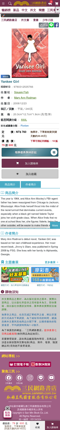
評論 (45, 25)
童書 (35, 20)
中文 (25, 10)
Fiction (25, 125)
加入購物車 (52, 427)
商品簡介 (10, 184)
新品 (16, 10)
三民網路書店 (9, 20)
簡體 (42, 10)
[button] (57, 277)
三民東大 (53, 10)
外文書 (25, 20)
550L (24, 120)
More (55, 225)
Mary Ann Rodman (25, 97)
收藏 (37, 427)
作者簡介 (31, 184)
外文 (33, 10)
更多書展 (50, 262)
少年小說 (47, 20)
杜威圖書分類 (10, 125)
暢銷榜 (6, 10)
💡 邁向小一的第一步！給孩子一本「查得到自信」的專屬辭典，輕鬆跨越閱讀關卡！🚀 (1, 15)
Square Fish (21, 92)
